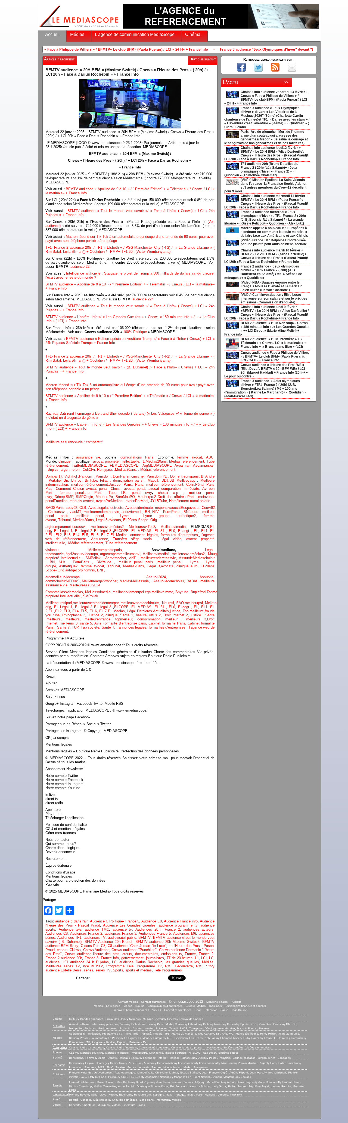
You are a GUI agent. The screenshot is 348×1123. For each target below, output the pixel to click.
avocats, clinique (176, 566)
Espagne (158, 1094)
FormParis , (173, 512)
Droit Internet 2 (175, 615)
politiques (112, 1024)
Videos (156, 1009)
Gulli (246, 1037)
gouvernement (132, 958)
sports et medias (138, 970)
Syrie (94, 1094)
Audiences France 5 (155, 933)
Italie (169, 1094)
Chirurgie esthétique (124, 1099)
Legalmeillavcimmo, (159, 592)
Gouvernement (103, 1072)
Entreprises (113, 1005)
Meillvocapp (186, 480)
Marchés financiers (117, 1052)
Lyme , (198, 562)
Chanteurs (88, 1104)
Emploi (89, 1063)
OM (288, 1024)
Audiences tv (77, 1033)
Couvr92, (210, 508)
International (61, 1094)
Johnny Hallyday (194, 1082)
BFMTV (144, 938)
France (190, 954)
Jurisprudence (266, 1057)
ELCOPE (121, 531)
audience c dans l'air (71, 921)
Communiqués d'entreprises (165, 1005)
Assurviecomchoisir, (169, 581)
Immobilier (294, 1063)
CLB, (83, 508)
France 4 (269, 1037)
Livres (151, 1024)
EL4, (77, 535)
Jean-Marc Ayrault (261, 1072)
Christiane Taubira (166, 1072)
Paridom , (87, 476)
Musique (148, 1018)
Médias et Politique (107, 1076)
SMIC (109, 1067)
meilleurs (53, 619)
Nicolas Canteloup (80, 1086)
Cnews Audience (96, 950)
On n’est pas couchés (291, 1037)
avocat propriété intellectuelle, (117, 461)
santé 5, (87, 623)
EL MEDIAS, (142, 531)
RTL (169, 1037)
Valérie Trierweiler (105, 1086)
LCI (204, 958)
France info (110, 958)
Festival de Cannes (191, 1018)
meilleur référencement (89, 484)
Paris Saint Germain (271, 1024)
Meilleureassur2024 (85, 585)
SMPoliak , (95, 558)
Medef (187, 1067)
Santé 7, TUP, (69, 627)
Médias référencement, (188, 461)
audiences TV (95, 938)
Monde (73, 1094)
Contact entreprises (153, 1001)
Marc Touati (228, 1063)
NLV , (157, 512)
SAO (180, 603)
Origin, (90, 497)
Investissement (187, 1063)
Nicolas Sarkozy (190, 1072)
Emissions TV (137, 1042)
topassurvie (54, 554)
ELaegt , (186, 531)
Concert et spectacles (177, 1009)
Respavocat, (191, 508)
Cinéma (192, 34)
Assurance (99, 539)
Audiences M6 (184, 933)
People (157, 1033)
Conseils (85, 1099)
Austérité (149, 1063)
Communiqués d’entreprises (86, 1047)
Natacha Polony (199, 1086)
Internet (162, 1057)
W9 (231, 1033)
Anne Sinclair (126, 1086)
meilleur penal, (171, 562)
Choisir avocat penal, (129, 489)
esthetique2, (191, 516)
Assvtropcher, (117, 558)
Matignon (280, 1072)
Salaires (120, 1067)
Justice (114, 484)
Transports (196, 1028)
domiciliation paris (127, 480)
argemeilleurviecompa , (95, 577)
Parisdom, (104, 476)
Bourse (139, 1005)
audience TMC (97, 929)
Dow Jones (156, 1052)
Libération (181, 1037)
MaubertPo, (106, 497)
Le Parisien (115, 1037)
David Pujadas (145, 1082)
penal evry (142, 493)
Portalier (56, 480)
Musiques (104, 1104)
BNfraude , (108, 562)
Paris (160, 1024)
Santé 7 (108, 627)
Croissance (76, 1063)
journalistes (155, 958)
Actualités (59, 1025)
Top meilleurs (193, 611)
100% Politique (135, 332)
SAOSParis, (55, 508)
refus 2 (155, 615)
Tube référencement (121, 543)
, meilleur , (173, 619)
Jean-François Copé (214, 1072)
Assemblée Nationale (158, 1076)
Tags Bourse (239, 1009)
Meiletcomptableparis (105, 550)
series (88, 970)
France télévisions (246, 1033)
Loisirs (57, 1104)
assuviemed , (133, 512)
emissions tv (171, 954)
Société (57, 1057)
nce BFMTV (93, 966)
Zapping (122, 1042)
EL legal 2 (84, 531)
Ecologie (125, 1028)
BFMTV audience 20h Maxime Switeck (167, 942)
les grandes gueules (182, 962)
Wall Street (209, 1052)
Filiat (104, 480)
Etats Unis (125, 1094)
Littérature (194, 1024)
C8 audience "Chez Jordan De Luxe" (137, 946)
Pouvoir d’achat (247, 1063)
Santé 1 (126, 615)
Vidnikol (71, 476)
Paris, (129, 484)
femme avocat (92, 566)
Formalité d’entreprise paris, (125, 623)
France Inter (76, 1042)
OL (294, 1024)
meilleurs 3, (196, 619)
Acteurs (160, 1018)
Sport (198, 1009)
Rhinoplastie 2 (73, 615)
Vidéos (127, 1005)
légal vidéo (171, 539)
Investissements (209, 1063)
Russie (112, 1094)
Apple (101, 1057)
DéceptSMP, (65, 497)
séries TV (103, 970)
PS (131, 1076)
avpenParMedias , (111, 501)
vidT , (135, 558)
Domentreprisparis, (185, 476)
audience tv (122, 929)
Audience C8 (151, 921)
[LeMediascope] (79, 28)
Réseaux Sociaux (130, 1057)
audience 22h (81, 266)
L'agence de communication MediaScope (135, 34)
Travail (173, 1028)
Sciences (161, 1028)
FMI (90, 1076)
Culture (73, 1018)
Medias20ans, (157, 461)
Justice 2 (95, 615)
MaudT (153, 480)
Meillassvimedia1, (157, 554)
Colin (190, 484)
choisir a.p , (173, 493)
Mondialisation (172, 1067)
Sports (118, 970)
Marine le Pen (182, 1076)
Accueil (52, 34)
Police (213, 1057)
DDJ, (165, 480)
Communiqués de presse (187, 1047)
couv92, (72, 508)
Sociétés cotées (233, 1047)
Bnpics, (54, 469)
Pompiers (225, 1057)
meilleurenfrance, (100, 619)
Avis (97, 623)
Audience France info (181, 921)
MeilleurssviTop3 (142, 527)
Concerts (180, 1024)
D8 (218, 1033)
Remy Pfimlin (268, 1033)
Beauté (73, 1099)
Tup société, (91, 627)
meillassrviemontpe (128, 592)
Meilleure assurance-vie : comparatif (73, 442)
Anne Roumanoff (269, 1082)
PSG (254, 1024)
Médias (77, 34)
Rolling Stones (237, 1086)
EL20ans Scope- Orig (140, 520)
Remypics (105, 469)
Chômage (102, 1063)
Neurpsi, (169, 603)
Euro (273, 1063)
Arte (224, 1033)
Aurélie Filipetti (238, 1072)
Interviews (211, 1009)
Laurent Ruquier (281, 1086)
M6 (200, 1033)
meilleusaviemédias (106, 527)
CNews (75, 950)
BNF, (101, 570)
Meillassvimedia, (173, 527)
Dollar (281, 1063)
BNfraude (193, 512)
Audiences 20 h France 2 (157, 929)
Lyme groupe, (160, 516)
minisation (60, 484)
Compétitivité (118, 1063)
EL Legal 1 (63, 531)
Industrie (143, 1067)
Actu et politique (79, 1024)
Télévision (94, 1033)
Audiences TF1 (69, 938)
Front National (202, 1076)
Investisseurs (213, 1047)
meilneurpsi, (195, 603)
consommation (148, 619)
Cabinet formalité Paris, (168, 623)
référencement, (86, 543)
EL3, (68, 535)
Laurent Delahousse (82, 1082)
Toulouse (90, 1028)
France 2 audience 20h (63, 958)
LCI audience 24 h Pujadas (86, 962)
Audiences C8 (56, 933)
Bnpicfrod (199, 592)
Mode (169, 1024)
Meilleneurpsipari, (59, 603)
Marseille (210, 1094)
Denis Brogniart (246, 1082)
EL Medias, (120, 535)
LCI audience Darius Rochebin (137, 962)
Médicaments (101, 1099)
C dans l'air (90, 946)
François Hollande (80, 1072)
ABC (209, 457)
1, (144, 461)
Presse (84, 1037)
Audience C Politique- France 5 (114, 921)
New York (236, 1094)
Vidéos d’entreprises (258, 1047)
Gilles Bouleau (125, 1082)
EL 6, (96, 535)
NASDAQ (194, 1052)
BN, (54, 562)
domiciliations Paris (135, 457)
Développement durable (220, 1028)
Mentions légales (217, 1001)
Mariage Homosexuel (183, 1057)
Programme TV (149, 966)
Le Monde (144, 1037)
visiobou (51, 550)
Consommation (166, 1063)
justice (196, 615)
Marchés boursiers (91, 1052)
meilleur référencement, (166, 484)
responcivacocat (168, 508)
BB (172, 480)
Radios (73, 1037)
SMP (80, 497)
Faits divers (138, 1024)
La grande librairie (103, 1042)
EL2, (59, 535)
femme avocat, (190, 457)
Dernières (145, 611)
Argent (264, 1063)
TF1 (166, 1033)
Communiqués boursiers (154, 1047)
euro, (196, 566)
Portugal (180, 1094)
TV (88, 1042)
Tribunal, (65, 520)
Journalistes (98, 1037)
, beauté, (141, 615)
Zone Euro (135, 1063)
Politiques (59, 1074)
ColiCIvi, (90, 469)
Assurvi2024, (173, 577)
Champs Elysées (230, 1037)
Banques (90, 1067)
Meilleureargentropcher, (100, 581)
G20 (83, 1076)
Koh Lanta (211, 1037)
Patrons (156, 1067)
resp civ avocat (82, 501)
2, (125, 527)
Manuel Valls (145, 1072)
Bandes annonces (91, 1018)
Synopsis (135, 1018)
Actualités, (161, 611)
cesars (62, 950)
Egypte (84, 1094)
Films (108, 1018)
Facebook (149, 1057)
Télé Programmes (168, 970)
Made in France (247, 1028)
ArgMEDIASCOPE (158, 465)
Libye (103, 1094)
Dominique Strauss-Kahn (152, 1086)
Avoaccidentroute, (140, 508)
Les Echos (196, 1037)
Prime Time (131, 1033)
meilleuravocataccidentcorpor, (97, 603)
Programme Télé (119, 966)
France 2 (206, 954)
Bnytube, (183, 592)
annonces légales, (144, 535)
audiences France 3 (120, 933)
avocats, (115, 520)
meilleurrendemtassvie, (160, 558)
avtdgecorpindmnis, (81, 570)
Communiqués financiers (121, 1047)
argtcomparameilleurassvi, (68, 527)
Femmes (264, 1028)
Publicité (236, 1001)
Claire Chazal (105, 1082)
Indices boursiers (176, 1052)
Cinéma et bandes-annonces (131, 1009)
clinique (64, 461)
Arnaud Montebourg (226, 1076)
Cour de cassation (244, 1057)
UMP (124, 1076)
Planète (137, 1028)
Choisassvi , (59, 512)
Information (163, 1099)
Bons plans (76, 1057)
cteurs (127, 954)
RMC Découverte (179, 966)
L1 (197, 958)
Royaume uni (142, 1094)
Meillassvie (140, 581)
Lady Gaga (219, 1086)
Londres (223, 1094)
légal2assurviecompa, (82, 554)
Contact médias (128, 1001)
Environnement (107, 1028)
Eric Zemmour (178, 1086)
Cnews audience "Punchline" (134, 950)
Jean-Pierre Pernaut (169, 1082)
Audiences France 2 (86, 933)
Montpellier (76, 1028)
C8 (103, 946)
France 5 (256, 1037)
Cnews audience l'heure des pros (92, 954)
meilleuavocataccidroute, (141, 603)
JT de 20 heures (179, 958)
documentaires (146, 954)
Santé (224, 1009)
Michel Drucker (216, 1082)
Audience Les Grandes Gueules (129, 925)
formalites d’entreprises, (180, 535)
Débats (112, 1057)
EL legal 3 (102, 531)
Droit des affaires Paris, (178, 497)
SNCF (183, 1028)
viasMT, (77, 512)
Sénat (139, 1076)
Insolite (149, 1028)
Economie (59, 1064)
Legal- (210, 550)
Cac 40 (73, 1052)
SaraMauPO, (127, 497)
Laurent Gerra (291, 1082)
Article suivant (203, 59)
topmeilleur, (126, 619)
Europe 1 (159, 1037)
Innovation (75, 1067)
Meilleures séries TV (62, 966)
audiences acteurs (198, 929)
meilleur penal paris (136, 562)
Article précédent (59, 59)
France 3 (92, 958)
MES (101, 1067)
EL (50, 535)
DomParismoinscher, (130, 476)
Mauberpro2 (148, 497)
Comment (64, 489)
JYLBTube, (159, 501)
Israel (190, 1094)
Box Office (120, 1018)
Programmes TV (112, 1033)
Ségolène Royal (258, 1086)
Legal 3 (101, 520)
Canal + (209, 1033)
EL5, (86, 535)
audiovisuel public (122, 938)
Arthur (231, 1082)
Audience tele (70, 929)
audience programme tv (178, 925)
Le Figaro (130, 1037)
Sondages (284, 1057)
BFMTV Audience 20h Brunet (108, 942)
